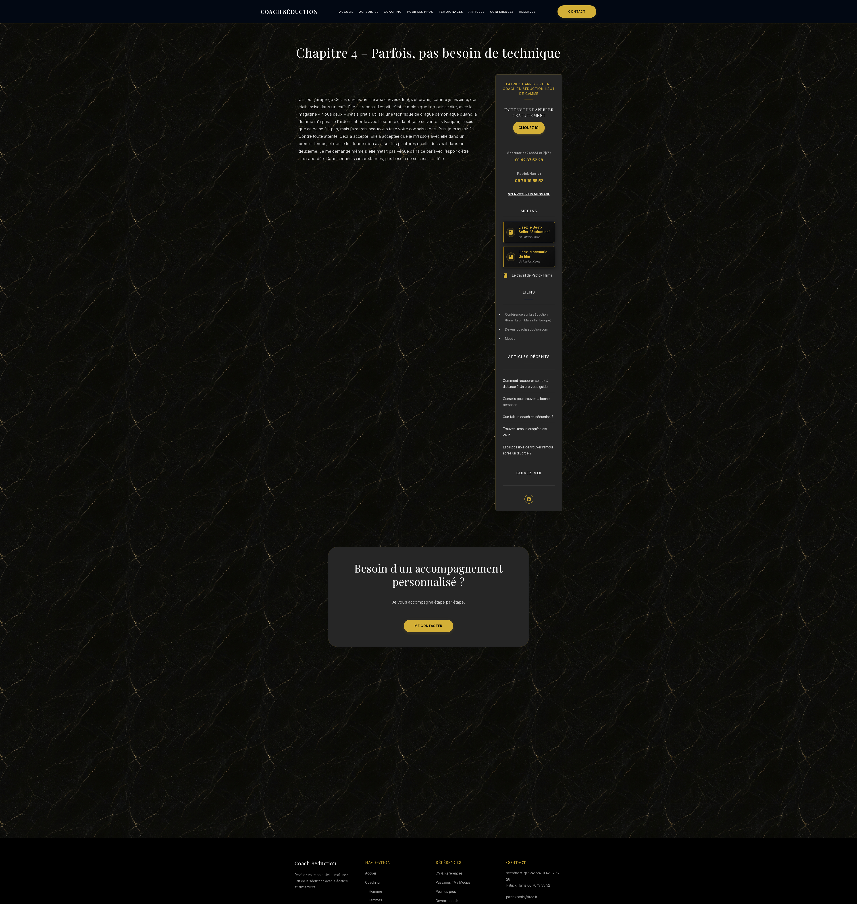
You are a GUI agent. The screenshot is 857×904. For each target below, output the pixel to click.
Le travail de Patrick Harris (532, 275)
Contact (577, 11)
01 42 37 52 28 (529, 160)
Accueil (346, 11)
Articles (476, 11)
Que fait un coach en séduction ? (528, 417)
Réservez (527, 11)
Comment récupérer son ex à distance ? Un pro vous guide (525, 384)
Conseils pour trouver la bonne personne (526, 402)
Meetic (510, 338)
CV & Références (449, 873)
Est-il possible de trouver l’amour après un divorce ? (528, 450)
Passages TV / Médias (453, 882)
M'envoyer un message (529, 194)
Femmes (375, 900)
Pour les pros (420, 11)
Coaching (393, 11)
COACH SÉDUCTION (289, 11)
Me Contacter (428, 626)
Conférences (502, 11)
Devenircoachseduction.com (526, 329)
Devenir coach (447, 901)
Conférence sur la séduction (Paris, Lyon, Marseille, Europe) (528, 317)
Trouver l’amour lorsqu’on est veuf (525, 432)
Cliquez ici (528, 127)
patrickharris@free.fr (521, 897)
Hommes (376, 891)
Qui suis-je (369, 11)
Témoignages (451, 11)
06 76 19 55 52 (529, 180)
